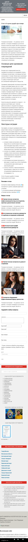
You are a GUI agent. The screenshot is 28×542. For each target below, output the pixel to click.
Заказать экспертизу (21, 9)
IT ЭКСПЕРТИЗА (7, 395)
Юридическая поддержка (14, 366)
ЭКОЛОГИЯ (6, 386)
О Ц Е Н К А (6, 387)
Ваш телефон (4, 334)
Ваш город (3, 340)
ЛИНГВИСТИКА (7, 397)
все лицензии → (4, 439)
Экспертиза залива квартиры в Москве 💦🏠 (12, 185)
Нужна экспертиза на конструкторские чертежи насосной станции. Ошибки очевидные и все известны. (14, 501)
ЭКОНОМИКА (7, 389)
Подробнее (23, 538)
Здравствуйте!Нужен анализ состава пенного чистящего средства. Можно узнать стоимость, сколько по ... (14, 488)
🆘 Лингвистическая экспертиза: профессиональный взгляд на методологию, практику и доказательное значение (13, 200)
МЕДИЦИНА (6, 392)
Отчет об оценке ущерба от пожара (10, 176)
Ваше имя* (3, 329)
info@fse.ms (21, 7)
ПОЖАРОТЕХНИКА (8, 384)
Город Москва (5, 451)
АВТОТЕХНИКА (7, 394)
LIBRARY (5, 403)
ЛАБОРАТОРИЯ (7, 400)
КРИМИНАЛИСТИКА (8, 390)
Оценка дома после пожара (8, 178)
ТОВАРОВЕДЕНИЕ (7, 383)
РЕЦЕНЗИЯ (6, 398)
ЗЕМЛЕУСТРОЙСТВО (8, 380)
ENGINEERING (7, 381)
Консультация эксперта (14, 482)
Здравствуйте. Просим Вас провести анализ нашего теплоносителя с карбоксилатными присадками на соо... (15, 493)
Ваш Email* (3, 326)
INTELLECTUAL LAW (8, 401)
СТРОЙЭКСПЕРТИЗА (8, 378)
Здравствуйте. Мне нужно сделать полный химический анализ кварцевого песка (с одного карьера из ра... (14, 505)
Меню (25, 15)
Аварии (3, 19)
